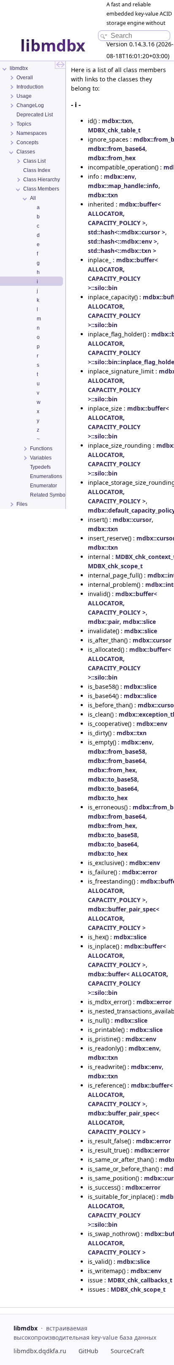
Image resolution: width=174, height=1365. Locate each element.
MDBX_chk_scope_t (115, 566)
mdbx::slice (139, 622)
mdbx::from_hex (112, 158)
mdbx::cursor (132, 520)
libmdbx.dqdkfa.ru (40, 1351)
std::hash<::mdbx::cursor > (126, 232)
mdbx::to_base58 (112, 779)
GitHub (88, 1351)
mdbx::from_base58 (116, 751)
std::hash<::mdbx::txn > (122, 251)
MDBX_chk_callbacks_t (140, 1280)
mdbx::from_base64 (116, 149)
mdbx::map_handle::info (123, 186)
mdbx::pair (104, 622)
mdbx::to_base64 (112, 789)
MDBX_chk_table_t (114, 130)
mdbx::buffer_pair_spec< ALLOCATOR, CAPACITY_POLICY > (123, 918)
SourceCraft (127, 1351)
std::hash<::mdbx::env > (122, 241)
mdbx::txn (117, 121)
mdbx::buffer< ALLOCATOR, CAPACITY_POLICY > (124, 213)
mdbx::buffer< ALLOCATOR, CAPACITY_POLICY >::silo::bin (128, 983)
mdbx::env (119, 176)
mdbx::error (139, 872)
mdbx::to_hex (108, 798)
